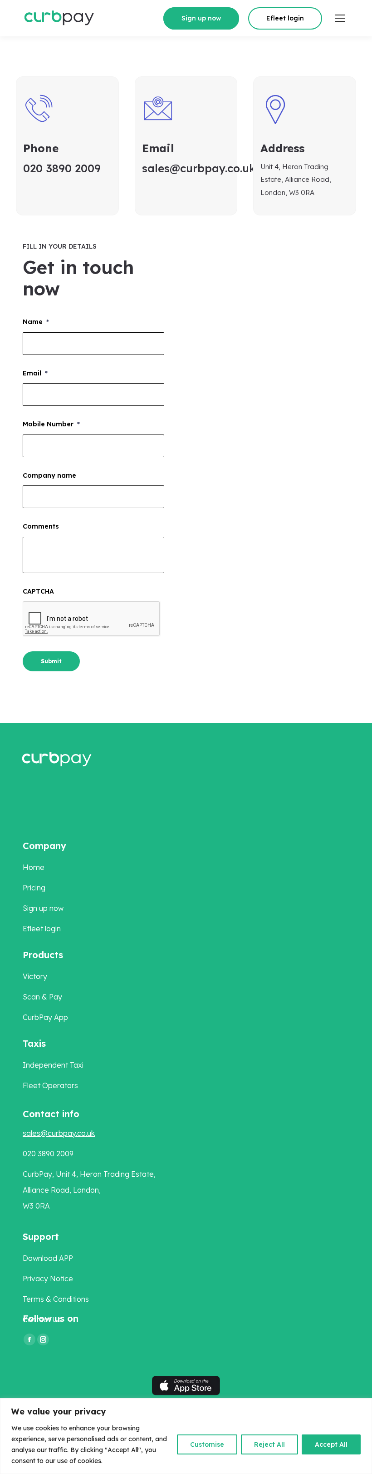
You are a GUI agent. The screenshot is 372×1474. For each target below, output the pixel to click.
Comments (41, 526)
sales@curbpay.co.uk (59, 1133)
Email (35, 373)
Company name (49, 475)
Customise (207, 1444)
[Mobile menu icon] (340, 18)
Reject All (269, 1444)
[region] (186, 1436)
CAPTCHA (38, 591)
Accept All (331, 1444)
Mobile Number (51, 424)
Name (36, 322)
